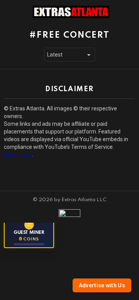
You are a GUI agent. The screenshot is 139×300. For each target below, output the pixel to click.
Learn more (18, 155)
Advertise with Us (102, 285)
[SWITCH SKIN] (130, 12)
